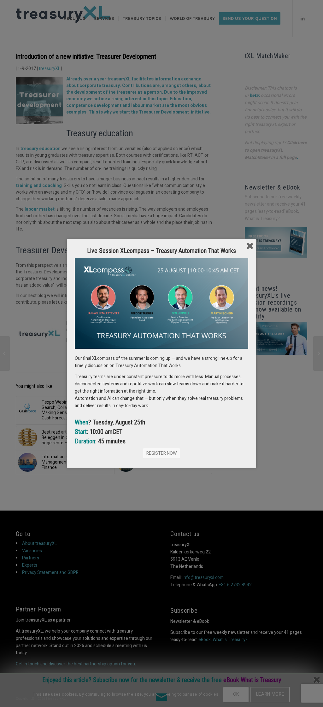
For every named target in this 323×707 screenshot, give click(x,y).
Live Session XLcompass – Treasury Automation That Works (161, 250)
